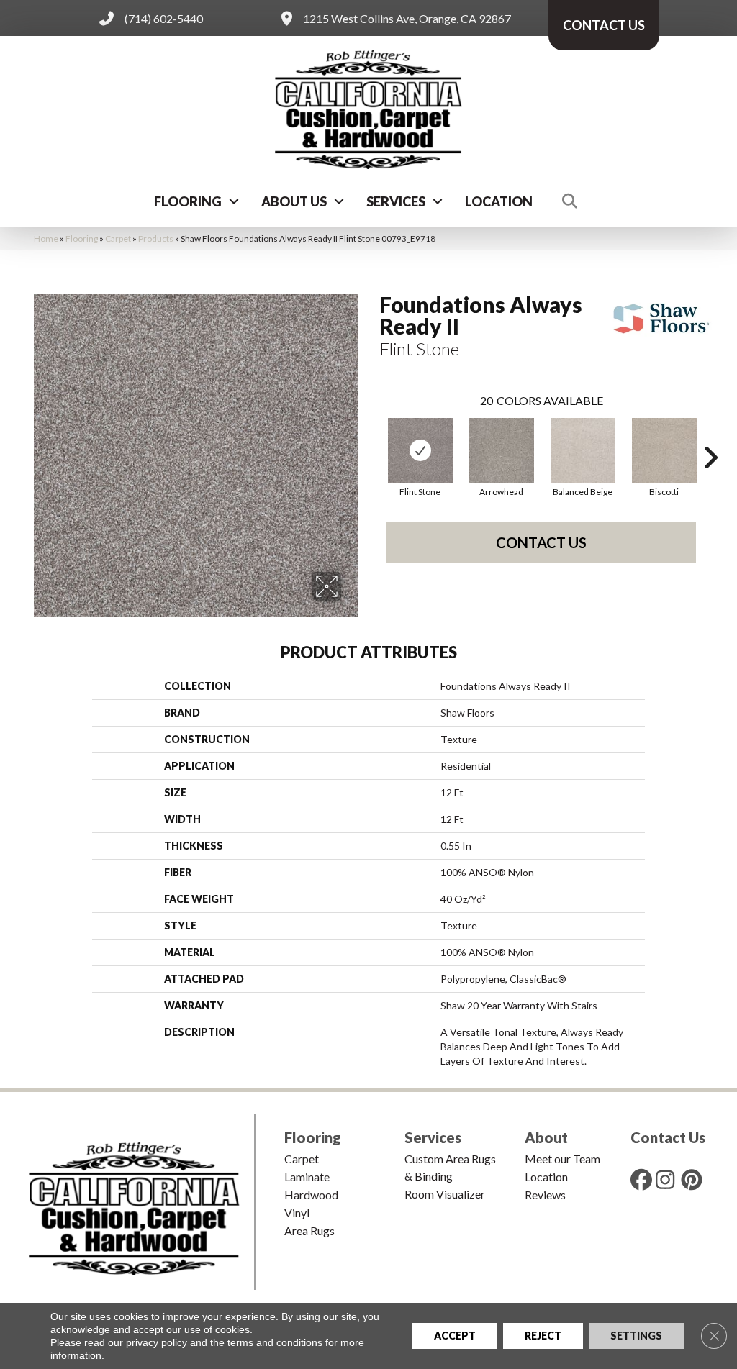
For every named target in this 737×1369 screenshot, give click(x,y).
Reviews (545, 1194)
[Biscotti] (664, 450)
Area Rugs (309, 1230)
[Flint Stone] (420, 450)
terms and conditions (274, 1342)
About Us (294, 201)
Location (499, 201)
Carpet (118, 238)
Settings (636, 1335)
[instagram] (669, 1179)
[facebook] (644, 1179)
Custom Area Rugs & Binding (450, 1167)
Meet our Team (562, 1158)
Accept (455, 1335)
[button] (234, 201)
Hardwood (311, 1194)
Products (155, 238)
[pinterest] (694, 1179)
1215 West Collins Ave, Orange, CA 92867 (407, 18)
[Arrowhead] (502, 450)
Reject (543, 1335)
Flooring (188, 201)
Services (395, 201)
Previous (372, 436)
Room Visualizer (444, 1194)
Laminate (307, 1176)
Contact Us (541, 542)
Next (710, 436)
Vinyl (296, 1212)
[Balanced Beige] (583, 450)
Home (46, 238)
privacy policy (156, 1342)
